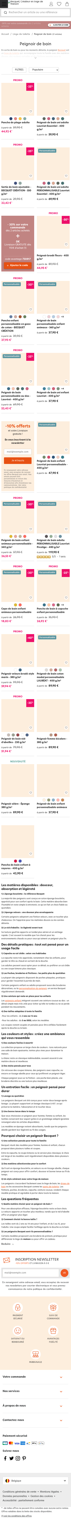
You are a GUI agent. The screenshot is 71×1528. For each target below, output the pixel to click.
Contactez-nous (13, 1420)
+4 (62, 389)
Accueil (5, 34)
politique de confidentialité (15, 487)
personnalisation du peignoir (33, 989)
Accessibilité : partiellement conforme (23, 1500)
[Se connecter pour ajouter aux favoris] (31, 111)
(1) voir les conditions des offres (16, 1516)
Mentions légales (49, 1492)
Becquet (62, 50)
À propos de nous (14, 1406)
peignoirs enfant (13, 1001)
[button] (35, 1480)
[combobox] (35, 12)
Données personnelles (15, 1496)
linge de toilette (11, 53)
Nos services (11, 1391)
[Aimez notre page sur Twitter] (11, 1460)
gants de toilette (51, 1187)
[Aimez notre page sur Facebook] (5, 1460)
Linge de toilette (21, 34)
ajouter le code (60, 25)
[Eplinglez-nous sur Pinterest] (24, 1460)
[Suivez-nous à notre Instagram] (17, 1460)
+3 (62, 317)
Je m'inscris (18, 460)
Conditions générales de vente (19, 1492)
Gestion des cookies (42, 1496)
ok (64, 1273)
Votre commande (14, 1377)
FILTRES (19, 70)
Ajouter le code (19, 265)
